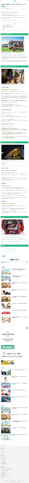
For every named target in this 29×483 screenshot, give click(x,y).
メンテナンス (3, 460)
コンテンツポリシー (18, 480)
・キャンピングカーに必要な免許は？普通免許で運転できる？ (8, 248)
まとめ (3, 28)
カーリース (2, 450)
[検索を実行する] (27, 328)
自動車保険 (2, 455)
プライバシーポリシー (10, 480)
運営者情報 (6, 480)
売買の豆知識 (3, 6)
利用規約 (14, 480)
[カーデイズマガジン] (14, 1)
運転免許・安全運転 (4, 463)
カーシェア (2, 452)
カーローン (2, 453)
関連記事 (4, 29)
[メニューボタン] (1, 1)
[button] (10, 259)
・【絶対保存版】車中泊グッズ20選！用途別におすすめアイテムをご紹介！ (10, 252)
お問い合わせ (22, 480)
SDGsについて (3, 477)
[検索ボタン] (28, 1)
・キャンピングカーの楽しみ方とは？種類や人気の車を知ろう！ (9, 250)
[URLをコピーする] (18, 259)
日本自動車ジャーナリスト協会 (5, 474)
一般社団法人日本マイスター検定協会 (6, 469)
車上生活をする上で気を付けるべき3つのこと (8, 27)
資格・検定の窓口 (3, 472)
